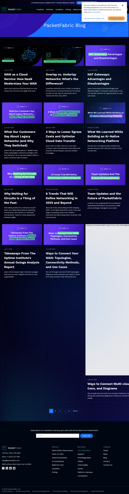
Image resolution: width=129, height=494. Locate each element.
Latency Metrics (7, 491)
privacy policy (96, 12)
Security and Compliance (79, 491)
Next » (75, 411)
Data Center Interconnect (62, 450)
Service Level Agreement (41, 491)
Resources (77, 9)
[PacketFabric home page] (23, 448)
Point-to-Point (58, 454)
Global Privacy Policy (23, 491)
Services (55, 447)
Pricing (68, 9)
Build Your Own (58, 465)
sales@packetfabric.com (11, 461)
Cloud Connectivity (59, 458)
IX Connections (58, 461)
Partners (49, 9)
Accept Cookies (116, 18)
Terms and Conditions (60, 491)
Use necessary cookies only (94, 18)
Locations (59, 9)
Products (40, 9)
